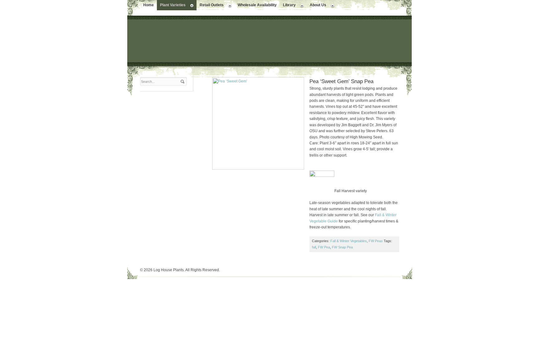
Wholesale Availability (257, 5)
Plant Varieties (171, 5)
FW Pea (324, 247)
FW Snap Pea (342, 247)
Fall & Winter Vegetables (348, 241)
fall (314, 247)
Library (288, 5)
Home (148, 5)
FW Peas (376, 241)
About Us (316, 5)
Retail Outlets (210, 5)
